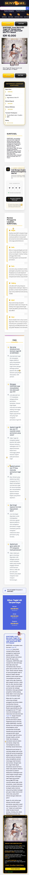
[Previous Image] (3, 51)
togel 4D (8, 715)
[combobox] (13, 8)
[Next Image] (26, 51)
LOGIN (8, 23)
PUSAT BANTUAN (15, 869)
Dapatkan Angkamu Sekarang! (14, 199)
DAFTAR (21, 23)
